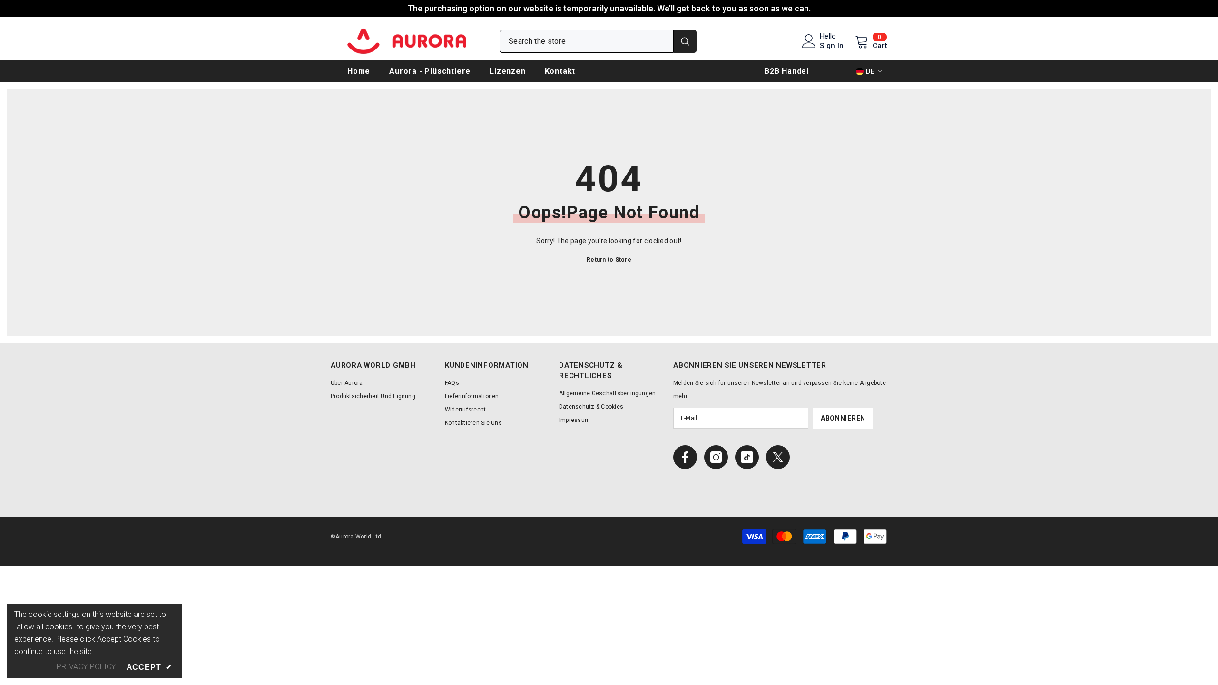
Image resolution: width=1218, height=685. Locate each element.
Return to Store (609, 259)
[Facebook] (685, 457)
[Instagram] (716, 457)
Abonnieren (843, 418)
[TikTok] (747, 457)
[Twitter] (778, 457)
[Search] (598, 41)
